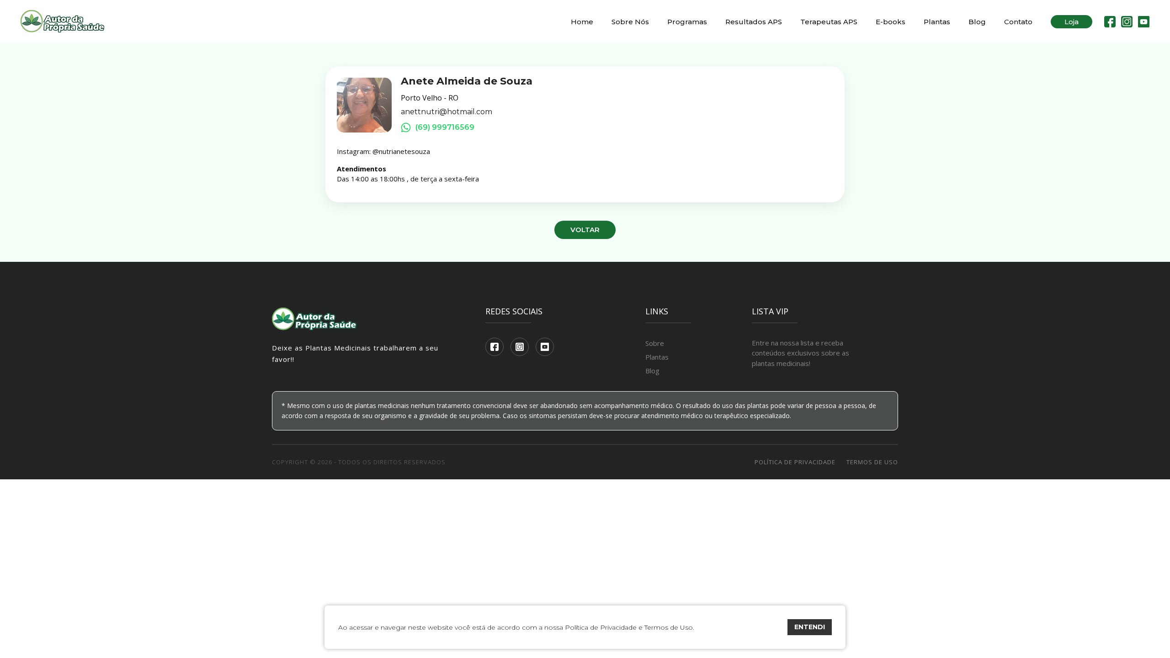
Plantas (937, 21)
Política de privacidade (795, 462)
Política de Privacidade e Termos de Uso (629, 627)
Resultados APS (753, 21)
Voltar (585, 229)
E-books (890, 21)
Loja (1071, 21)
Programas (687, 21)
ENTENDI (809, 627)
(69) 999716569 (444, 127)
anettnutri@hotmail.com (446, 112)
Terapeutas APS (828, 21)
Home (582, 21)
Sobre (654, 343)
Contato (1018, 21)
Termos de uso (872, 462)
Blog (977, 21)
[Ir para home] (62, 21)
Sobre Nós (630, 21)
